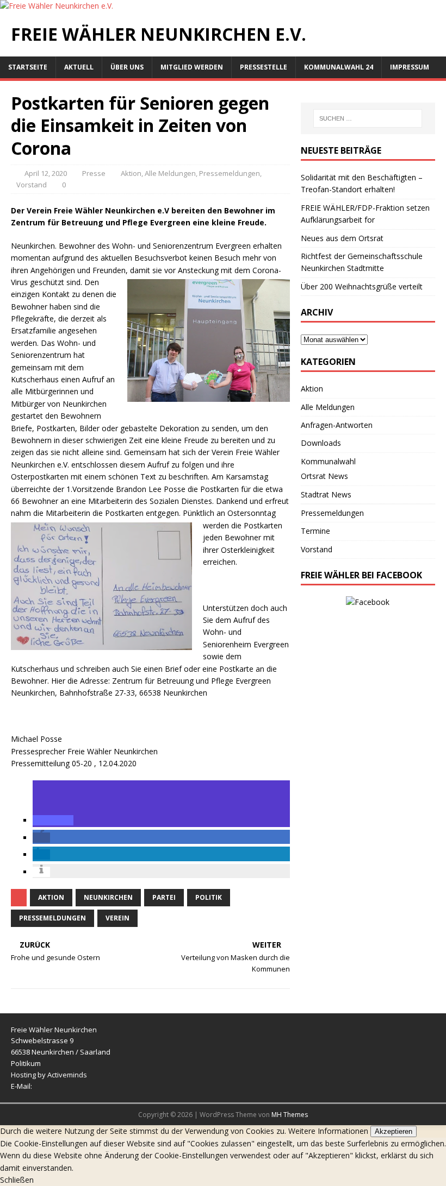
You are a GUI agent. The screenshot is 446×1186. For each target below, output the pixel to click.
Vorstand (31, 185)
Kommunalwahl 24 (338, 67)
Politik (208, 897)
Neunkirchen (108, 897)
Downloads (321, 443)
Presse (94, 173)
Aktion (131, 173)
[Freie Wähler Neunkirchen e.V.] (56, 6)
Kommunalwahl (328, 461)
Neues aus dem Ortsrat (342, 238)
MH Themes (289, 1114)
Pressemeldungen (229, 173)
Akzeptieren (393, 1131)
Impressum (409, 67)
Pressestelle (263, 67)
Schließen (17, 1180)
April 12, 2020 (45, 173)
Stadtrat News (326, 494)
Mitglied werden (191, 67)
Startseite (27, 67)
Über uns (127, 67)
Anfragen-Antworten (337, 425)
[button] (53, 820)
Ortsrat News (324, 476)
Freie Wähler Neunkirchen (54, 1029)
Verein (117, 918)
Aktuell (79, 67)
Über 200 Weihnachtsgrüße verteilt (362, 286)
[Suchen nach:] (367, 118)
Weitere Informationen (328, 1131)
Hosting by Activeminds (49, 1075)
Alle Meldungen (170, 173)
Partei (164, 897)
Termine (315, 531)
